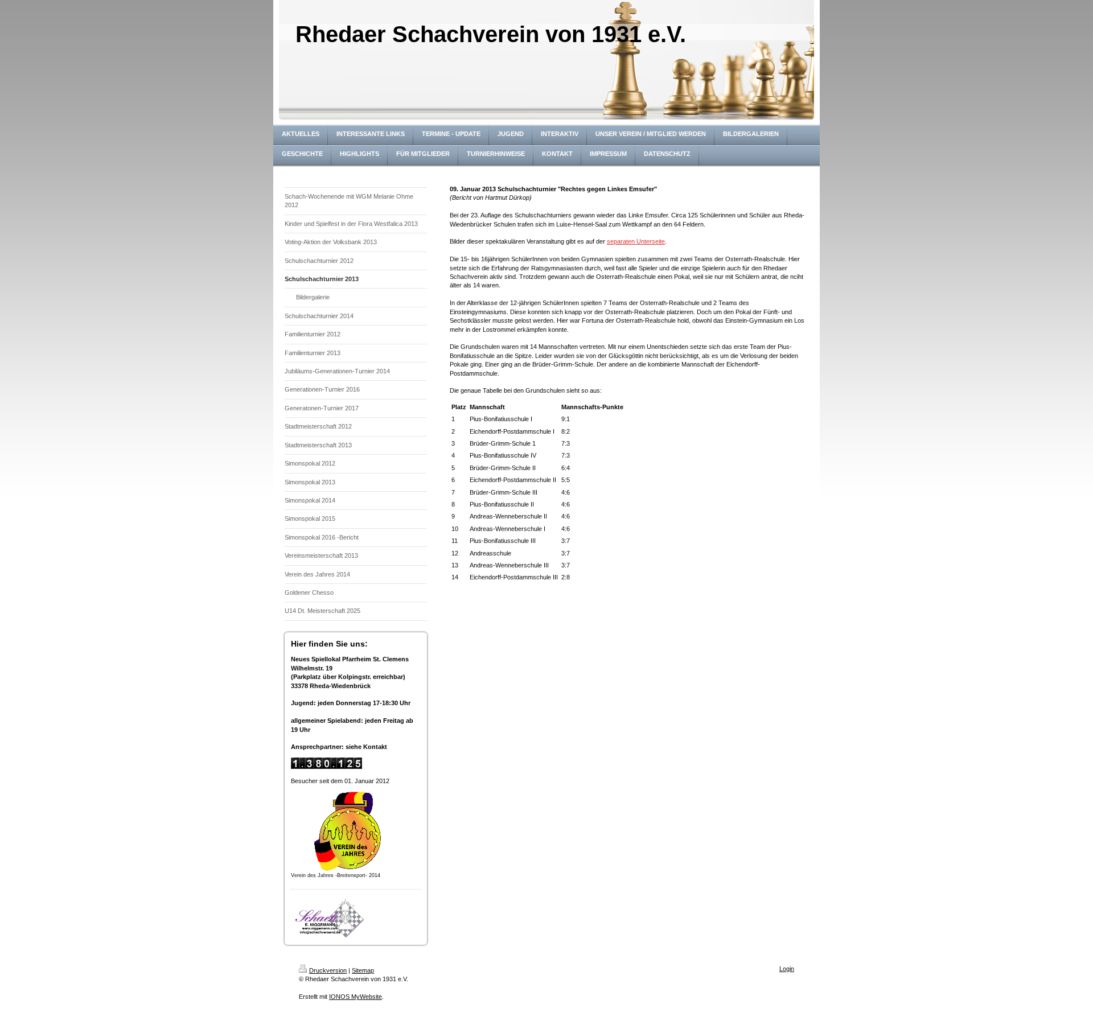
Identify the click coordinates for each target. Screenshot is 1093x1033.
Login (786, 968)
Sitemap (363, 970)
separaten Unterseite (636, 241)
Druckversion (328, 970)
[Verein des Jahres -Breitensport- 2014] (348, 831)
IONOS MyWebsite (355, 996)
